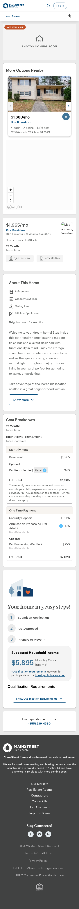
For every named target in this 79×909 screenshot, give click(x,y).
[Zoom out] (10, 195)
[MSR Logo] (39, 747)
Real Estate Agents (40, 789)
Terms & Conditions (38, 853)
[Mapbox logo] (15, 207)
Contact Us (39, 801)
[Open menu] (72, 6)
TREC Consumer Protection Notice (40, 875)
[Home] (13, 5)
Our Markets (39, 783)
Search (16, 16)
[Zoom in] (10, 189)
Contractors (39, 795)
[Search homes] (48, 6)
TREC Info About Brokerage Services (38, 868)
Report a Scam (39, 813)
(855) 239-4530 (39, 723)
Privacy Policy (38, 860)
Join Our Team (40, 807)
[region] (39, 175)
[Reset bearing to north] (10, 200)
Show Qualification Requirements (36, 698)
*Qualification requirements (28, 671)
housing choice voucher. (50, 675)
